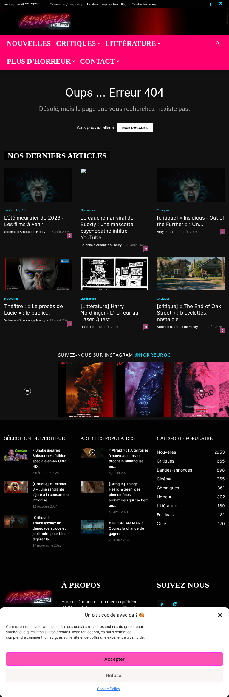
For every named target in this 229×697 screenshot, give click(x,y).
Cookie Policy (108, 689)
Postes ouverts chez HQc (106, 4)
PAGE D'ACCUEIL (135, 128)
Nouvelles (29, 43)
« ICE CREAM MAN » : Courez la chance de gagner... (127, 528)
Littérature (130, 43)
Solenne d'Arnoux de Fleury (24, 232)
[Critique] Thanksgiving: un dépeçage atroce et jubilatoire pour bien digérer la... (49, 528)
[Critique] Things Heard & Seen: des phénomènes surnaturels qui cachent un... (128, 495)
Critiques (76, 43)
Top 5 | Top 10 (15, 210)
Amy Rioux (165, 232)
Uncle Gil (87, 327)
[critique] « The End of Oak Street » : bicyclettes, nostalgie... (189, 312)
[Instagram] (220, 4)
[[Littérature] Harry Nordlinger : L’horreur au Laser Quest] (114, 273)
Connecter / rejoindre (66, 4)
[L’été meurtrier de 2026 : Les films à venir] (38, 185)
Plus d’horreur (39, 61)
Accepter (114, 659)
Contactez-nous (144, 4)
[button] (220, 615)
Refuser (114, 675)
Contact (97, 61)
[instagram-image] (27, 389)
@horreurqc (153, 355)
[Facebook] (210, 4)
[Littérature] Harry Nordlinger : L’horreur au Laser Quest (109, 312)
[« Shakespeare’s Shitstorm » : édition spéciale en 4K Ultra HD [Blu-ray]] (16, 454)
